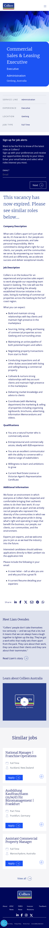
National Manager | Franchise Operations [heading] (20, 754)
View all (21, 878)
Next (35, 185)
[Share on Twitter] (25, 602)
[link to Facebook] (22, 915)
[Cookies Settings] (4, 923)
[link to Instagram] (26, 915)
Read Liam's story (13, 658)
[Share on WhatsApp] (43, 602)
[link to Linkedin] (17, 915)
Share (8, 602)
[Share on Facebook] (20, 602)
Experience (9, 108)
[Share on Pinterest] (37, 602)
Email (6, 170)
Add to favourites (41, 776)
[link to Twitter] (31, 915)
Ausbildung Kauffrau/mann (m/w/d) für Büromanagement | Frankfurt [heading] (19, 797)
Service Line (10, 99)
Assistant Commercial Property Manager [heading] (21, 840)
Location (8, 116)
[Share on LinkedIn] (15, 602)
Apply (11, 777)
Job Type (8, 124)
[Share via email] (31, 602)
